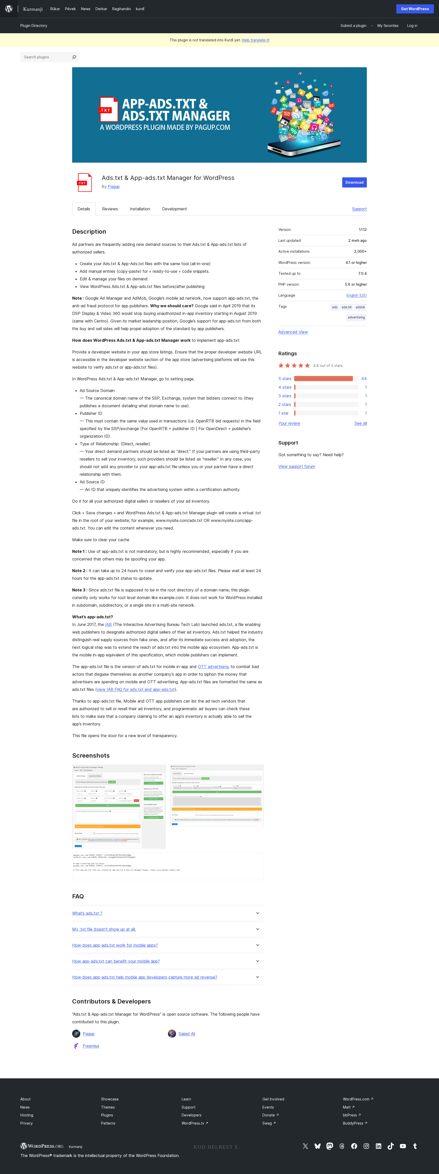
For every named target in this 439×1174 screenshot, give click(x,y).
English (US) (357, 295)
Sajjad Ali (187, 1033)
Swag (269, 1123)
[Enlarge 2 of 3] (256, 771)
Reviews (110, 208)
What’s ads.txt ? (87, 913)
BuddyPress (355, 1123)
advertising (356, 317)
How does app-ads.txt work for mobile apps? (115, 945)
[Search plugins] (74, 57)
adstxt (360, 307)
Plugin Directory (33, 25)
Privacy (26, 1123)
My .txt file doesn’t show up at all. (104, 929)
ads (335, 307)
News (25, 1107)
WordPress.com (358, 1099)
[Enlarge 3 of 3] (256, 859)
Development (174, 208)
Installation (140, 208)
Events (268, 1107)
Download (355, 182)
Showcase (110, 1099)
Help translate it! (256, 40)
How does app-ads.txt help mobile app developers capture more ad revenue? (144, 977)
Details (83, 208)
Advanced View (293, 331)
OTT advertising (213, 666)
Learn (186, 1099)
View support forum (296, 466)
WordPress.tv (195, 1123)
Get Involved (273, 1099)
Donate (270, 1115)
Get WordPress (415, 9)
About (25, 1099)
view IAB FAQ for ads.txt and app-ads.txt (136, 689)
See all (361, 423)
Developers (191, 1115)
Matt (349, 1107)
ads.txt (347, 307)
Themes (108, 1107)
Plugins (107, 1115)
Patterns (108, 1123)
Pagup (114, 186)
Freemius (91, 1045)
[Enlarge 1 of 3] (159, 771)
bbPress (352, 1115)
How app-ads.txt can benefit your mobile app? (116, 961)
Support (359, 208)
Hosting (26, 1115)
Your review (289, 423)
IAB (108, 624)
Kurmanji (75, 1147)
